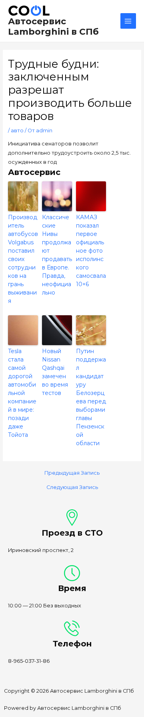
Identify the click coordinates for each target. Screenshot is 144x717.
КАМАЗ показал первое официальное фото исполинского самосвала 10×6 (91, 251)
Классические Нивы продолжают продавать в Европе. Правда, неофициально (57, 255)
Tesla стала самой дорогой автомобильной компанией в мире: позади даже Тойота (22, 393)
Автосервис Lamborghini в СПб (53, 26)
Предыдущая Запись (72, 473)
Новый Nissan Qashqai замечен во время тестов (55, 372)
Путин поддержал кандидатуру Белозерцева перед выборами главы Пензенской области (91, 397)
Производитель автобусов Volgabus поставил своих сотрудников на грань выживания (23, 259)
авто (17, 131)
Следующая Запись (72, 487)
